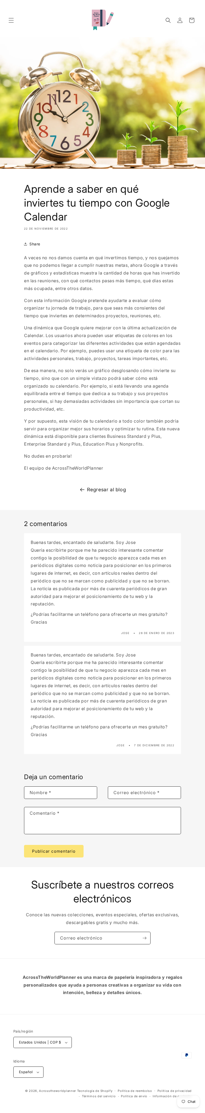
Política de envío (134, 1096)
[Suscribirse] (144, 938)
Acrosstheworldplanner (57, 1091)
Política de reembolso (135, 1091)
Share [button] (34, 244)
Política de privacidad (174, 1091)
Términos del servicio (99, 1096)
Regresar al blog (106, 489)
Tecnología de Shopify (95, 1091)
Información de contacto (172, 1096)
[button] (11, 20)
